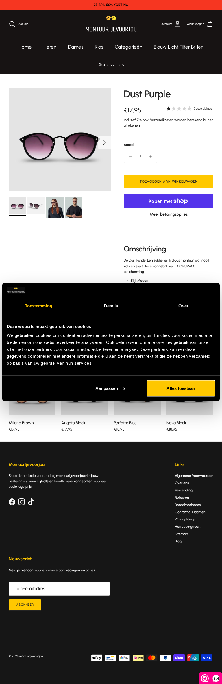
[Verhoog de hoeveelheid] (152, 156)
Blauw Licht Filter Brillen (179, 47)
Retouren (182, 498)
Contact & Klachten (190, 512)
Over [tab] (183, 305)
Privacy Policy (185, 519)
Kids (99, 47)
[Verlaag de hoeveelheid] (129, 156)
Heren (49, 47)
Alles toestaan (180, 388)
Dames (75, 47)
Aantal (129, 145)
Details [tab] (111, 305)
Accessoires (111, 64)
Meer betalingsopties (169, 214)
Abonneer (25, 605)
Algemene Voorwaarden (194, 476)
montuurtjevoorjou (31, 656)
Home (25, 47)
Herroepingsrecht (188, 526)
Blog (178, 541)
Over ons (182, 483)
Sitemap (181, 534)
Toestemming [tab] (38, 305)
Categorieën (128, 47)
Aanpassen (106, 388)
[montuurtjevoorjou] (111, 24)
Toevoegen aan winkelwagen (169, 181)
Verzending (184, 490)
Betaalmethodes (188, 505)
